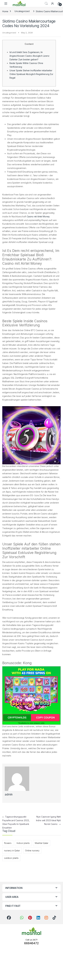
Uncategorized (22, 11)
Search (46, 3)
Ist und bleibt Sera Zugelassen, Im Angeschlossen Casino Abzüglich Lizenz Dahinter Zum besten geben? (29, 56)
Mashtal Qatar (41, 843)
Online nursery (32, 850)
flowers (7, 843)
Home (5, 11)
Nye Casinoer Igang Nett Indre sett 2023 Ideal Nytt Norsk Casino (48, 820)
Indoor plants (23, 843)
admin (9, 794)
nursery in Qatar (12, 850)
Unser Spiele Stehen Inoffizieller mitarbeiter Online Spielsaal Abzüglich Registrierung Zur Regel (31, 74)
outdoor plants (11, 858)
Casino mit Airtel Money (38, 216)
